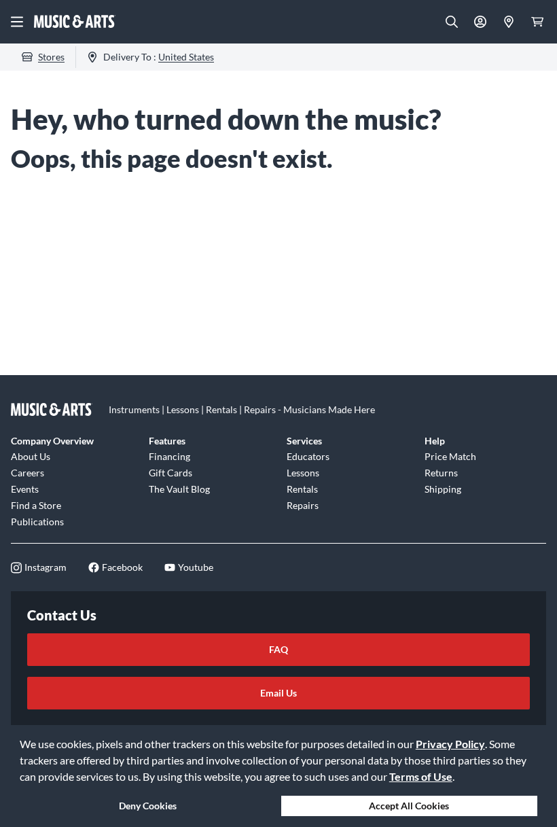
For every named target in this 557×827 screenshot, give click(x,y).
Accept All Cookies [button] (409, 805)
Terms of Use (420, 776)
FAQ (278, 649)
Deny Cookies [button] (148, 805)
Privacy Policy (450, 743)
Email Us (278, 693)
